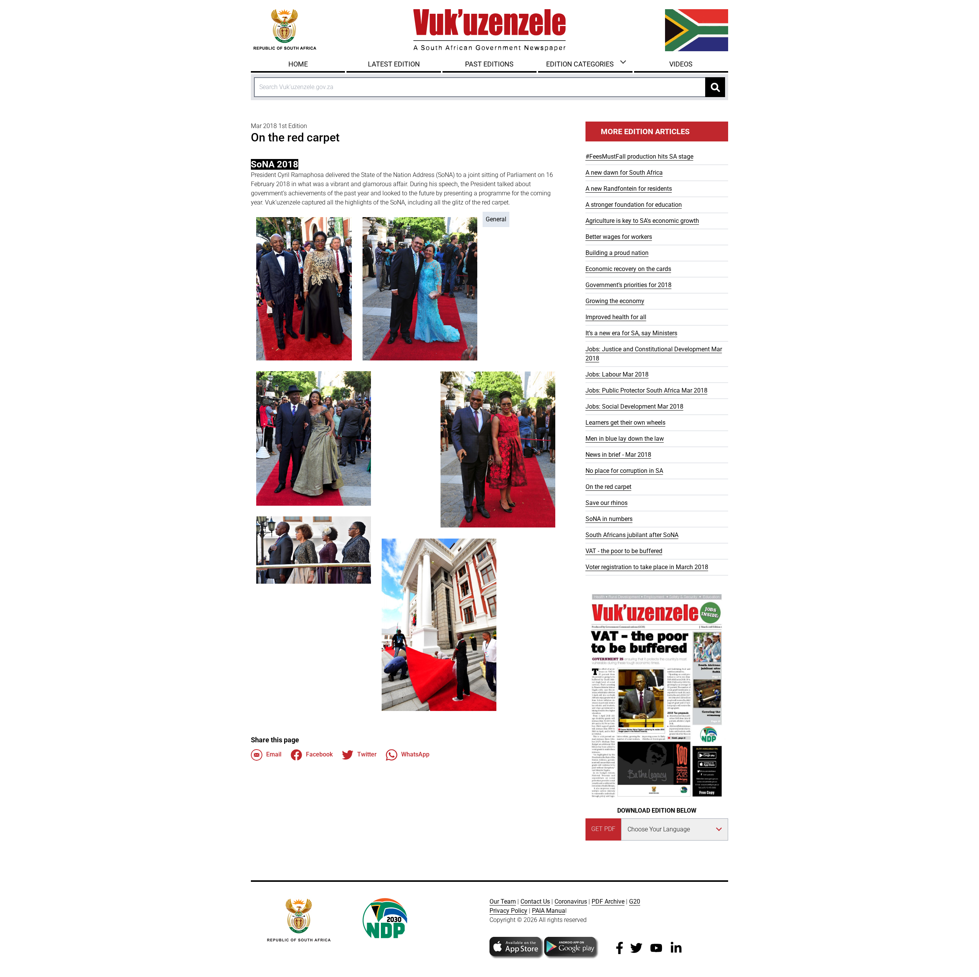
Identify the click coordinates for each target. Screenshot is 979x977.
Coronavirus (571, 901)
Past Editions (489, 64)
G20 (634, 901)
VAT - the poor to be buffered (623, 551)
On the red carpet (608, 486)
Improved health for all (615, 317)
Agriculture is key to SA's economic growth (642, 220)
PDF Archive (608, 901)
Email (273, 754)
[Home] (489, 30)
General (496, 219)
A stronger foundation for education (633, 204)
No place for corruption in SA (624, 470)
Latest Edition (394, 64)
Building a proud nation (617, 252)
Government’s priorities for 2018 (628, 285)
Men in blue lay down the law (624, 438)
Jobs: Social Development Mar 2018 (634, 406)
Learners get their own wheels (625, 422)
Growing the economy (614, 301)
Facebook (319, 754)
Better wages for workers (618, 236)
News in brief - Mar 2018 (618, 454)
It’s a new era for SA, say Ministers (631, 333)
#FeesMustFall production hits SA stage (639, 156)
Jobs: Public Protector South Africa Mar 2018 (646, 390)
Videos (681, 64)
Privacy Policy (508, 910)
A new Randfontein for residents (628, 188)
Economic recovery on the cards (628, 269)
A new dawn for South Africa (624, 172)
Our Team (503, 901)
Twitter (367, 754)
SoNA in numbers (609, 519)
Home (298, 64)
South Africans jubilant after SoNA (631, 535)
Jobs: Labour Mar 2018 (617, 374)
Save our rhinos (606, 502)
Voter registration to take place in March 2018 (646, 567)
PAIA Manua (548, 910)
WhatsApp (415, 754)
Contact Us (535, 901)
